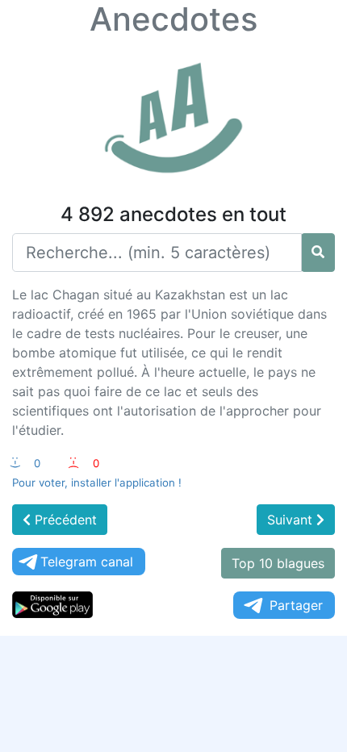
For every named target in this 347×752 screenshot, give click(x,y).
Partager (296, 605)
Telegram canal (86, 562)
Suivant (291, 520)
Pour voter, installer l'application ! (97, 482)
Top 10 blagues (278, 563)
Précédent (64, 520)
